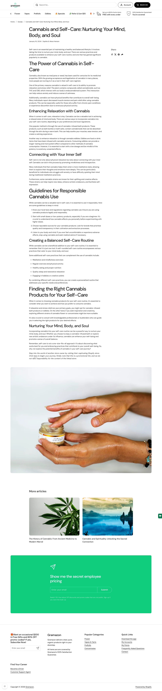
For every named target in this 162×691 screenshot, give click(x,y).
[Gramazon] (15, 5)
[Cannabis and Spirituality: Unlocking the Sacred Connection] (107, 516)
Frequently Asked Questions (133, 648)
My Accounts (127, 642)
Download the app (129, 639)
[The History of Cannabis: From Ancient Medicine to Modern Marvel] (54, 516)
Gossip (20, 22)
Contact (125, 652)
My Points (125, 645)
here (35, 356)
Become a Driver (17, 669)
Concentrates (90, 648)
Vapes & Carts (90, 642)
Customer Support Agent (20, 672)
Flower (87, 639)
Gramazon (29, 687)
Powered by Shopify (144, 687)
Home (12, 22)
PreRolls (88, 645)
